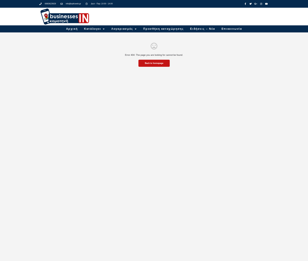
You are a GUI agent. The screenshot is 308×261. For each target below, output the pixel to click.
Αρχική (72, 28)
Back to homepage (154, 63)
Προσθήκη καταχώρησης (163, 28)
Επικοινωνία (232, 28)
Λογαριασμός (122, 28)
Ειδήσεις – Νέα (202, 28)
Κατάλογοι (92, 28)
